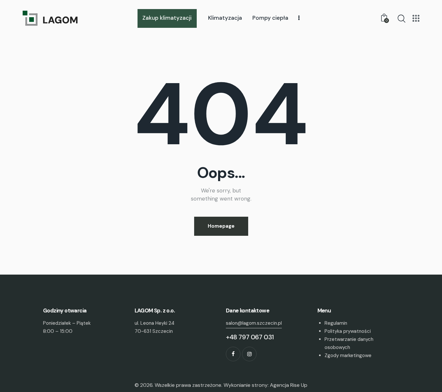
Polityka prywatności (348, 331)
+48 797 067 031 (250, 337)
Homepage (221, 226)
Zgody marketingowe (348, 355)
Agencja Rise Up (288, 385)
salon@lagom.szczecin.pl (254, 323)
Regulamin (336, 323)
